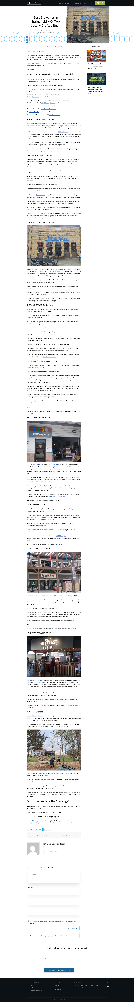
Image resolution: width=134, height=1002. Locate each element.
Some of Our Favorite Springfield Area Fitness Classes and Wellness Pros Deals (96, 85)
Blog (32, 987)
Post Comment (72, 928)
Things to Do (57, 985)
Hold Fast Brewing (34, 112)
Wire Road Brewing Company (35, 716)
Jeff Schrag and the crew (74, 213)
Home (32, 985)
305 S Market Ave (63, 132)
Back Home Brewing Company (35, 365)
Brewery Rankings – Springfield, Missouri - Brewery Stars (52, 936)
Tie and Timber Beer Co (35, 106)
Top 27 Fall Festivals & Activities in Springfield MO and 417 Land (96, 61)
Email (30, 897)
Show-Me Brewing (44, 100)
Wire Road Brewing (54, 115)
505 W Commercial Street (58, 269)
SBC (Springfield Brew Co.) (36, 89)
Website (31, 908)
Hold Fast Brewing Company (35, 680)
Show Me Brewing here (49, 357)
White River (35, 97)
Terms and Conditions (36, 990)
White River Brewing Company (35, 269)
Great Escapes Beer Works (48, 109)
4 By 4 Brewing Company (34, 465)
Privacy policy (34, 989)
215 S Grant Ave (40, 195)
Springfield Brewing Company (35, 123)
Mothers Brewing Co (48, 94)
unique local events (60, 201)
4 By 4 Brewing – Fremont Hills (56, 496)
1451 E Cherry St (61, 536)
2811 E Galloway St (53, 465)
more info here (58, 544)
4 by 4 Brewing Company (48, 103)
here (48, 780)
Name (30, 887)
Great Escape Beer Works (34, 596)
